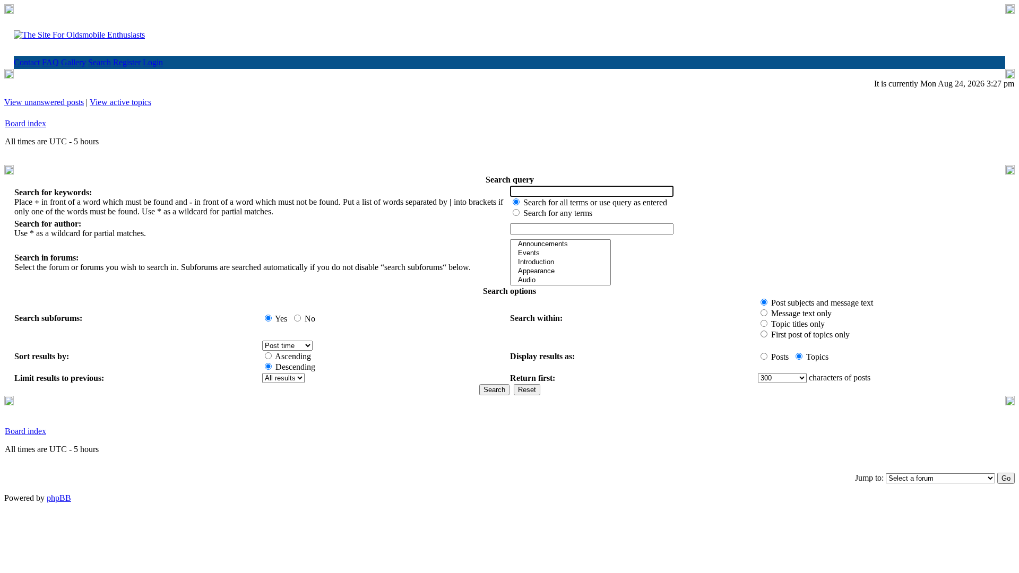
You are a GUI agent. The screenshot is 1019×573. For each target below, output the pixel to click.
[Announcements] (560, 244)
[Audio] (560, 280)
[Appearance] (560, 271)
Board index (25, 123)
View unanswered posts (44, 102)
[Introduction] (560, 262)
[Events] (560, 253)
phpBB (59, 497)
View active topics (120, 102)
